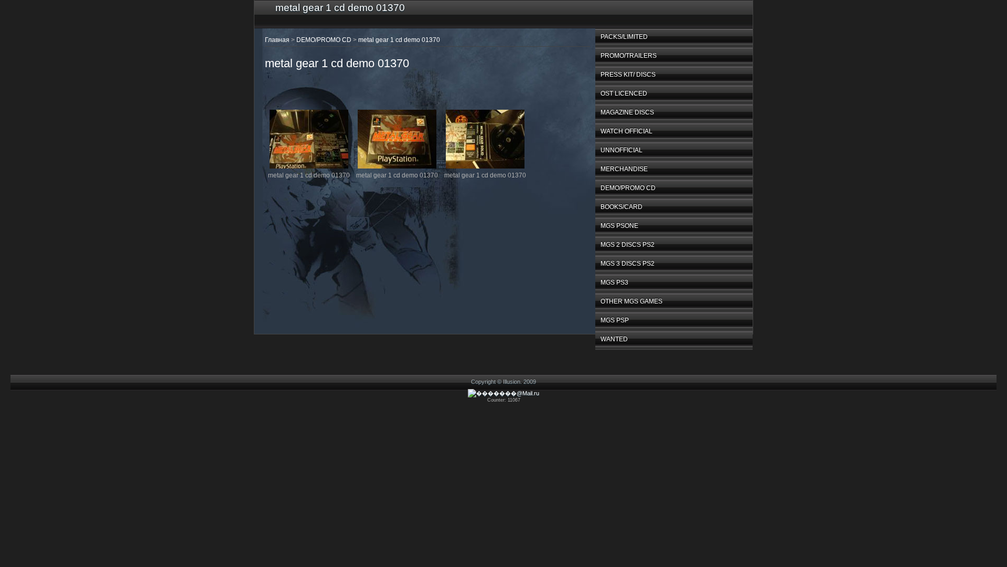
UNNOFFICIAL (621, 150)
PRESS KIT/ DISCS (628, 74)
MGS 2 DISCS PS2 (628, 244)
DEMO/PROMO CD (628, 188)
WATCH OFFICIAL (626, 131)
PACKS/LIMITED (624, 36)
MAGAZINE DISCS (627, 112)
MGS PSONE (619, 225)
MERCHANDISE (624, 169)
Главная (277, 40)
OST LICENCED (624, 93)
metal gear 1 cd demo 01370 (399, 40)
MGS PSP (615, 320)
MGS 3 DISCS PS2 (628, 263)
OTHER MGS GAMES (631, 301)
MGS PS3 (614, 282)
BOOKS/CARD (621, 207)
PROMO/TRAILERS (629, 55)
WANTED (614, 339)
